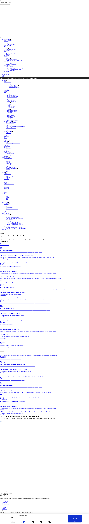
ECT (4, 175)
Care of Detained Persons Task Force (11, 122)
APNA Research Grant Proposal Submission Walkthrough (14, 218)
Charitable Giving (6, 130)
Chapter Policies (9, 112)
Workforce (5, 192)
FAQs (4, 139)
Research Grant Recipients (9, 63)
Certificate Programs (7, 152)
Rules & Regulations (10, 103)
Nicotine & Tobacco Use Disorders (9, 184)
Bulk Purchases (6, 156)
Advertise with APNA (9, 132)
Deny (75, 521)
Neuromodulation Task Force (10, 123)
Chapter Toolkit (8, 109)
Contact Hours (8, 161)
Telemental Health (6, 190)
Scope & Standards (6, 55)
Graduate (7, 178)
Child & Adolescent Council (11, 95)
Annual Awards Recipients (9, 66)
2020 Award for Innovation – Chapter (12, 70)
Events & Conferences (21, 78)
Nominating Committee (9, 127)
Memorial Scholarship (7, 58)
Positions (5, 185)
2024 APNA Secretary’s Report (13, 87)
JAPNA (5, 51)
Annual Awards (6, 65)
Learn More (7, 89)
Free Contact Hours (6, 151)
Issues (4, 180)
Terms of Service (4, 509)
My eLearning (6, 147)
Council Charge (11, 107)
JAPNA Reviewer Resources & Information (12, 53)
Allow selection (74, 518)
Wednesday (9, 164)
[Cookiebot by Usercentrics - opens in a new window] (12, 522)
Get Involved (6, 141)
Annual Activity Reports (9, 84)
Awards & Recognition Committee (11, 125)
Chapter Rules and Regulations (12, 111)
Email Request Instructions (11, 118)
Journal (5, 181)
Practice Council (9, 99)
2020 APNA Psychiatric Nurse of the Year (13, 222)
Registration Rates (8, 160)
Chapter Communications (11, 116)
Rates (4, 137)
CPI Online (7, 150)
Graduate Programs (6, 179)
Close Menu (2, 233)
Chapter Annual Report (10, 119)
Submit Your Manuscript (9, 207)
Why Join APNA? (6, 136)
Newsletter (5, 56)
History (5, 46)
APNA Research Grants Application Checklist (12, 217)
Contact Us (3, 75)
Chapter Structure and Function (12, 110)
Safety (5, 186)
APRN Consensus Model (11, 44)
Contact (8, 496)
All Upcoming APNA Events (8, 158)
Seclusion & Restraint (7, 188)
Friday (8, 165)
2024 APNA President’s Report (13, 86)
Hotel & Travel (8, 162)
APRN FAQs (8, 197)
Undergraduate (8, 177)
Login (3, 76)
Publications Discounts (7, 144)
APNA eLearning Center (5, 74)
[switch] (33, 522)
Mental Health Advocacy (7, 183)
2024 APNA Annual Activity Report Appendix (16, 88)
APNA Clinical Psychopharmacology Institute (10, 168)
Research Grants (6, 61)
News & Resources (5, 506)
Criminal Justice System (7, 174)
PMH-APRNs (6, 41)
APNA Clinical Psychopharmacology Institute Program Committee (15, 126)
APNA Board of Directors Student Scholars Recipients (14, 72)
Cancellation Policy (5, 508)
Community (31, 78)
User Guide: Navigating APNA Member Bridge (13, 143)
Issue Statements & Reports (8, 50)
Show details (54, 522)
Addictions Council (10, 93)
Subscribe (7, 52)
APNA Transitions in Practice (10, 153)
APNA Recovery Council (11, 100)
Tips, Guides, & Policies (11, 106)
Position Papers (6, 48)
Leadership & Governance (7, 82)
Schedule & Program (9, 163)
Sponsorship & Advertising (8, 131)
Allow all (75, 515)
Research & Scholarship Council (12, 101)
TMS (4, 191)
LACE (7, 43)
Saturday (8, 166)
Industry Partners (8, 133)
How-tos (7, 142)
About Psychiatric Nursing (6, 39)
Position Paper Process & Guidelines (11, 49)
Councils (5, 92)
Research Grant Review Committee (11, 64)
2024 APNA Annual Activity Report (12, 85)
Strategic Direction (6, 90)
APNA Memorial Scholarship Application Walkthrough (14, 60)
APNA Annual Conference (8, 159)
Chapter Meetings (10, 117)
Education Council (10, 98)
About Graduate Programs (7, 45)
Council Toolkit (8, 102)
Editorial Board (8, 54)
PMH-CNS (7, 42)
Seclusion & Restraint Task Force (10, 124)
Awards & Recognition (5, 57)
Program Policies (6, 171)
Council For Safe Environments (12, 97)
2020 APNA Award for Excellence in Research (14, 69)
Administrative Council (10, 94)
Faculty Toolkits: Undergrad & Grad (9, 176)
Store (4, 212)
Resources (27, 78)
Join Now (5, 138)
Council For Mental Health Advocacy (12, 96)
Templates (8, 105)
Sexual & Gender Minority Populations (9, 189)
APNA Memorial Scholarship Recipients (11, 59)
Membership (7, 78)
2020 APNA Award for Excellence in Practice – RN (15, 68)
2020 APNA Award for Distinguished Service (14, 223)
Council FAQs (9, 104)
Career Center (4, 73)
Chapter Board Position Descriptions (12, 120)
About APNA (2, 78)
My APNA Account (7, 140)
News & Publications (7, 47)
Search (35, 78)
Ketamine (5, 182)
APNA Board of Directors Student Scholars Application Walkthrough (16, 228)
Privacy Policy (41, 519)
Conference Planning (10, 115)
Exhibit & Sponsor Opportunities (10, 167)
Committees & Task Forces (8, 121)
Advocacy (5, 91)
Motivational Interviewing (7, 155)
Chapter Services (9, 114)
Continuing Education (13, 78)
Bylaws (7, 83)
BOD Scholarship (6, 71)
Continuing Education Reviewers (10, 129)
